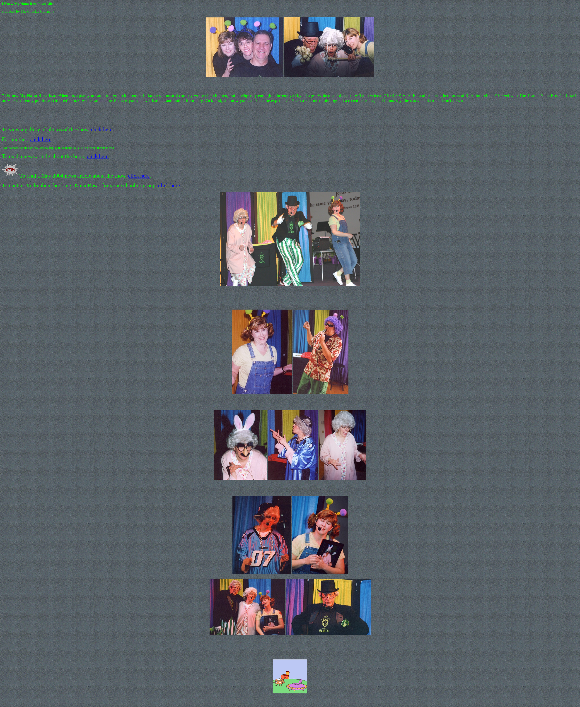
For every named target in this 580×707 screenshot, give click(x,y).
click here (102, 129)
